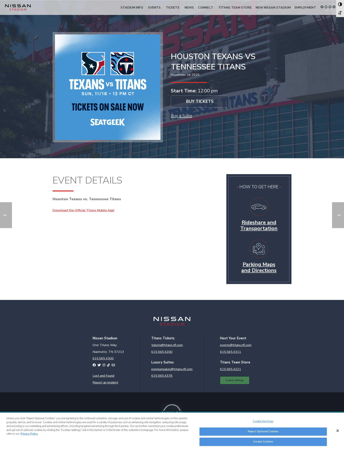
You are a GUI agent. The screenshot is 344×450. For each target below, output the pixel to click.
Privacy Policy (29, 434)
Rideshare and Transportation (259, 225)
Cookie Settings (235, 380)
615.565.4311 (230, 352)
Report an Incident (105, 382)
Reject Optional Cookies (263, 431)
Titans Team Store (235, 7)
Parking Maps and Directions (259, 267)
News (189, 7)
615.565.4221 (230, 369)
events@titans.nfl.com (235, 345)
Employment (305, 7)
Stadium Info (132, 7)
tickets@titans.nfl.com (167, 345)
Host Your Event (233, 338)
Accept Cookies (263, 441)
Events (154, 7)
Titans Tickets (163, 338)
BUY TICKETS (200, 101)
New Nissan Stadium (273, 7)
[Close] (337, 430)
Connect (205, 7)
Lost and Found (103, 376)
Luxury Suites (162, 362)
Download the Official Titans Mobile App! (83, 210)
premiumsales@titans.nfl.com (172, 369)
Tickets (172, 7)
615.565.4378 (161, 376)
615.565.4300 (103, 358)
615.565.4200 (161, 352)
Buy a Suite (181, 115)
